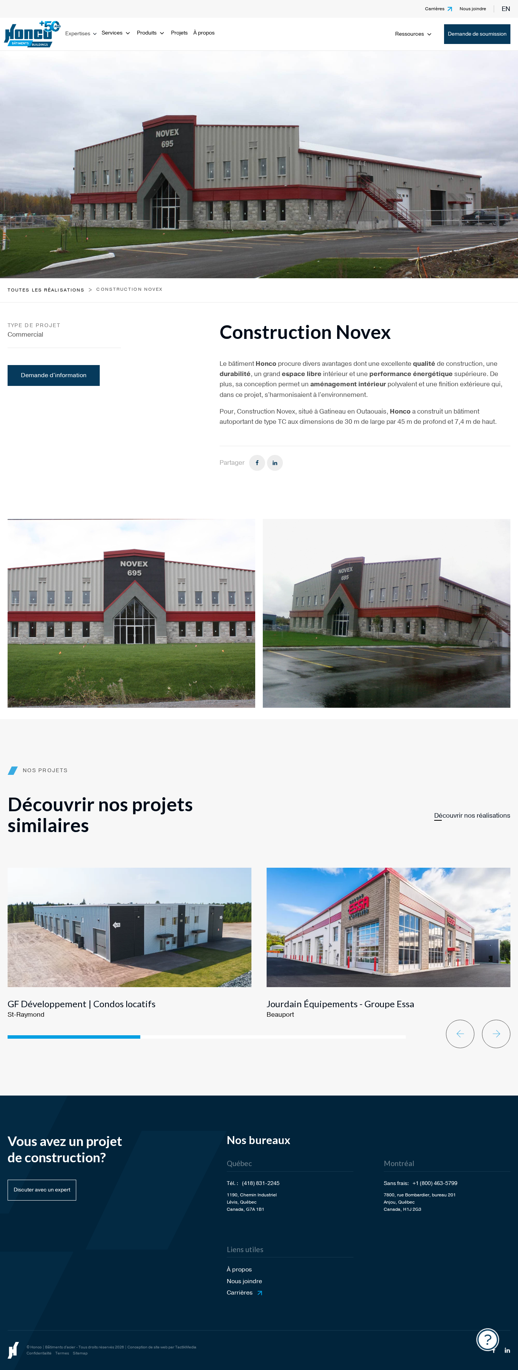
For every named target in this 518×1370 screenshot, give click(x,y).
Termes (62, 1353)
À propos (204, 32)
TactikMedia (185, 1347)
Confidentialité (39, 1353)
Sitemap (80, 1353)
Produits (147, 32)
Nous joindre (473, 9)
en (506, 9)
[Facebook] (257, 463)
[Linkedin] (275, 463)
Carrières (434, 9)
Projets (179, 32)
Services (112, 32)
